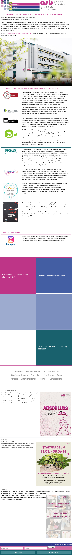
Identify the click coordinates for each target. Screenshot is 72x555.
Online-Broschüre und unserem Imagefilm (20, 33)
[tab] (24, 4)
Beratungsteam (33, 371)
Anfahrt (14, 379)
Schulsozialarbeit (51, 371)
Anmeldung (36, 375)
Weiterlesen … (28, 402)
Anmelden (51, 547)
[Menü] (4, 2)
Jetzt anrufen (18, 552)
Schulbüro (18, 371)
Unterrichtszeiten (28, 379)
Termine (43, 379)
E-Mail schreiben (54, 552)
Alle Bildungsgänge (53, 375)
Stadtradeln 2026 (7, 441)
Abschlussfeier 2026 (8, 391)
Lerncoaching (56, 379)
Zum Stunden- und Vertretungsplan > (61, 544)
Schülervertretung (19, 375)
